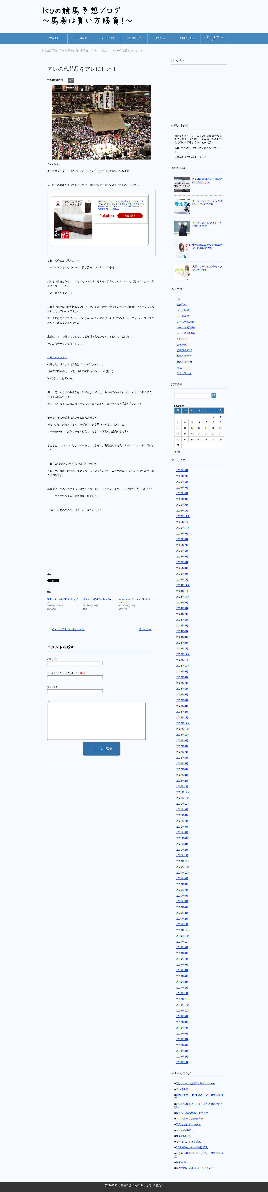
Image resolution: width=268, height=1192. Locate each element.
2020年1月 (182, 924)
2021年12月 (183, 792)
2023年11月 (182, 660)
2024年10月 (183, 597)
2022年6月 (182, 757)
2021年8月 (182, 815)
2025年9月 (182, 533)
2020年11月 (182, 867)
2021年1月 (182, 855)
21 (206, 433)
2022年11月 (182, 729)
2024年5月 (182, 625)
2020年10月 (183, 872)
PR (178, 299)
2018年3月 (182, 1051)
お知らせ (161, 38)
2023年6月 (182, 688)
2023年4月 (182, 700)
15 (213, 428)
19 (192, 433)
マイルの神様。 (184, 1130)
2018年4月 (182, 1045)
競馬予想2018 (184, 350)
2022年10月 (183, 734)
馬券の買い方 (134, 38)
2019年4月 (182, 976)
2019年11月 (182, 936)
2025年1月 (182, 579)
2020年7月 (182, 890)
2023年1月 (182, 717)
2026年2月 (182, 505)
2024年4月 (182, 631)
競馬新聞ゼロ (183, 1136)
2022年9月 (182, 740)
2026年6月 (182, 482)
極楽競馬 (181, 1162)
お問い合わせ (187, 38)
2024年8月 (182, 608)
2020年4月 (182, 907)
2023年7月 (182, 683)
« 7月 (177, 451)
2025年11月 (182, 522)
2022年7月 (182, 752)
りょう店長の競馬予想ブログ (192, 1113)
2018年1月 (182, 1062)
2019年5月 (182, 970)
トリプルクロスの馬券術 (189, 1118)
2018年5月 (182, 1039)
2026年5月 (182, 487)
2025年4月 (182, 562)
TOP (70, 50)
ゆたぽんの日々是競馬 (188, 1141)
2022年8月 (182, 746)
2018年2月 (182, 1056)
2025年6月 (182, 551)
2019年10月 (183, 941)
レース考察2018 (186, 321)
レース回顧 (107, 38)
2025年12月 (183, 516)
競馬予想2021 (184, 362)
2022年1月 (182, 786)
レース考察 (81, 38)
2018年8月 (182, 1022)
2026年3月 (182, 499)
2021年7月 (182, 821)
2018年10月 (183, 1010)
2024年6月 (182, 620)
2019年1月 (182, 993)
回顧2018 (182, 339)
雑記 (71, 80)
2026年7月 (182, 476)
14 (206, 428)
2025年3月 (182, 568)
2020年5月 (182, 901)
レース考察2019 (186, 327)
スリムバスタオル (57, 357)
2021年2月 (182, 849)
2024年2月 (182, 643)
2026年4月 (182, 493)
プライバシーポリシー (214, 38)
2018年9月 (182, 1016)
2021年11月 (182, 798)
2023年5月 (182, 694)
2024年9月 (182, 602)
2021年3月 (182, 844)
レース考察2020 (186, 333)
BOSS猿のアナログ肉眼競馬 (192, 1147)
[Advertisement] (73, 545)
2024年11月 (182, 591)
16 (220, 428)
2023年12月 (183, 654)
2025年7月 (182, 545)
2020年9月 (182, 878)
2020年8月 (182, 884)
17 (178, 433)
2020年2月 (182, 918)
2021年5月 (182, 832)
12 (192, 428)
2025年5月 (182, 556)
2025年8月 (182, 539)
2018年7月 (182, 1028)
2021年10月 (183, 803)
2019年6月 (182, 964)
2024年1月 (182, 648)
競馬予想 (54, 38)
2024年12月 (183, 585)
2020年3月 (182, 913)
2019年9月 (182, 947)
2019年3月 (182, 982)
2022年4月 (182, 769)
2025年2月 (182, 574)
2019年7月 (182, 959)
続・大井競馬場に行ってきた (68, 629)
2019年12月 (183, 930)
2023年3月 (182, 706)
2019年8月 (182, 953)
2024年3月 (182, 637)
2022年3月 (182, 775)
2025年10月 (183, 528)
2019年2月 (182, 987)
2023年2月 (182, 711)
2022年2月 (182, 780)
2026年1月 (182, 510)
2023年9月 (182, 671)
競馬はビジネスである (188, 1124)
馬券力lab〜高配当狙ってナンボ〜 (195, 1168)
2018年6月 (182, 1033)
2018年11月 (182, 1005)
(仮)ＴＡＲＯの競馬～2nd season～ (195, 1083)
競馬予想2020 (184, 356)
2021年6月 (182, 826)
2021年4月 (182, 838)
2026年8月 (182, 470)
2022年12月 (183, 723)
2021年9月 (182, 809)
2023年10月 (183, 666)
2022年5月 (182, 763)
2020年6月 (182, 895)
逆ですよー (145, 629)
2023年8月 (182, 677)
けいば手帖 (182, 1089)
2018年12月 (183, 999)
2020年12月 (183, 861)
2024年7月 (182, 614)
